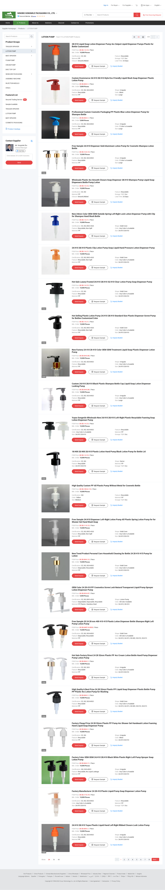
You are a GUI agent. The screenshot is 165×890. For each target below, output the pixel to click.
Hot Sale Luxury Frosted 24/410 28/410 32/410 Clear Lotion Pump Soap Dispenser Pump (112, 282)
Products (22, 23)
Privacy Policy (116, 881)
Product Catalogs (14, 129)
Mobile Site (131, 874)
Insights (139, 874)
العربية (91, 876)
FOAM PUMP (10, 60)
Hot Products (27, 874)
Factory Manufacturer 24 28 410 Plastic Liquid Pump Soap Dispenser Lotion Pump (109, 791)
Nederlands (83, 876)
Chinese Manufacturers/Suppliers (56, 874)
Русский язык (59, 876)
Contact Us (75, 23)
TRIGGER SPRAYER (12, 46)
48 (59, 859)
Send (19, 162)
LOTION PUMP (11, 51)
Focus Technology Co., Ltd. (68, 881)
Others (8, 88)
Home (8, 23)
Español (33, 876)
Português (41, 876)
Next (154, 859)
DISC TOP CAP (11, 69)
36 (54, 859)
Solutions (48, 23)
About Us (35, 23)
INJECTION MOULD (12, 83)
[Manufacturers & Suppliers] (16, 4)
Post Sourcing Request (153, 15)
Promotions (90, 23)
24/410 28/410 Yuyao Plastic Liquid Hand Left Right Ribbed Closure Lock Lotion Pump (111, 825)
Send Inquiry (79, 66)
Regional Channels (109, 874)
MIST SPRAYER (11, 56)
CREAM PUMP (11, 65)
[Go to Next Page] (157, 37)
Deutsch (75, 876)
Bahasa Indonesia (141, 876)
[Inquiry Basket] (137, 5)
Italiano (68, 876)
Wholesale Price (85, 874)
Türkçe (123, 876)
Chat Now (21, 151)
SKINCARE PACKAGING (14, 74)
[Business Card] (32, 140)
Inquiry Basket (118, 66)
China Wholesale (73, 874)
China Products (38, 874)
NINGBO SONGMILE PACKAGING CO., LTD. (36, 13)
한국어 (97, 876)
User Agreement (95, 881)
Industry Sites (97, 874)
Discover (61, 23)
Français (49, 876)
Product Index (121, 874)
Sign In (105, 5)
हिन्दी (109, 876)
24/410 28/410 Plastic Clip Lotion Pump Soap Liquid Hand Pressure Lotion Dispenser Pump (113, 248)
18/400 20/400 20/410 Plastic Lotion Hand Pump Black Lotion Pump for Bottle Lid (109, 451)
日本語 (104, 876)
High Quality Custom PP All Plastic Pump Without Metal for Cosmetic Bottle (106, 485)
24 (49, 859)
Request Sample (99, 66)
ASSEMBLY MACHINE (13, 79)
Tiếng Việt (130, 876)
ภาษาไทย (116, 876)
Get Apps (146, 5)
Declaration (105, 881)
